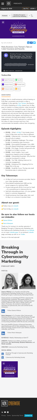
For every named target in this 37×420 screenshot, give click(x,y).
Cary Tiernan (22, 103)
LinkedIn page (14, 232)
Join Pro (25, 8)
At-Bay (19, 105)
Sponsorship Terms (17, 415)
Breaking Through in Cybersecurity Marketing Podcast (19, 353)
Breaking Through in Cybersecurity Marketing (14, 254)
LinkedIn (15, 206)
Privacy (3, 415)
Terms (9, 415)
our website (30, 230)
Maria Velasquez (8, 223)
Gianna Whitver (7, 220)
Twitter (23, 234)
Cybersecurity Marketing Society (15, 357)
